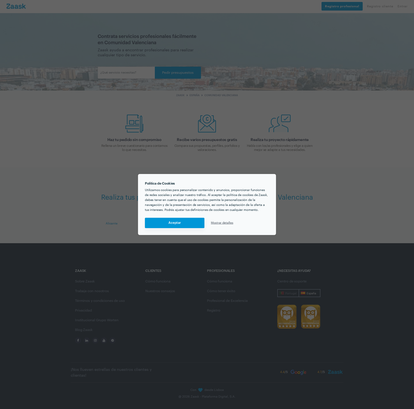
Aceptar (174, 222)
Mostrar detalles (222, 222)
